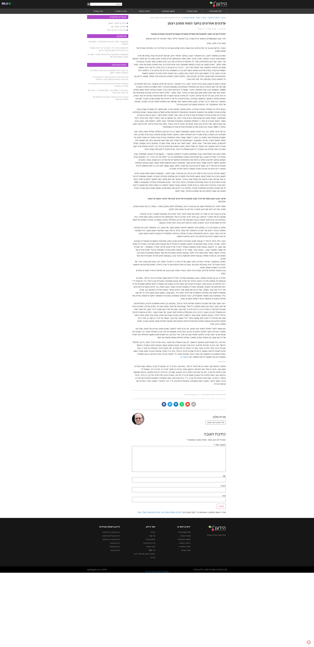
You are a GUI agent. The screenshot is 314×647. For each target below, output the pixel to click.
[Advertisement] (240, 609)
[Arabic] (9, 3)
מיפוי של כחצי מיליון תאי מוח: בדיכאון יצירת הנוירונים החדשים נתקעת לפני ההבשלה (110, 78)
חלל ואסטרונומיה (215, 11)
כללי (202, 394)
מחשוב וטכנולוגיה (168, 11)
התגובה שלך (220, 445)
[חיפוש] (88, 4)
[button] (193, 404)
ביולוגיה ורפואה (144, 11)
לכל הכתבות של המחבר (215, 422)
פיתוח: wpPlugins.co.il (97, 569)
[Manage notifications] (309, 642)
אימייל (223, 486)
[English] (6, 3)
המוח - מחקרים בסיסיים (191, 18)
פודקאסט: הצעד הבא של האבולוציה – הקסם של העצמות (108, 42)
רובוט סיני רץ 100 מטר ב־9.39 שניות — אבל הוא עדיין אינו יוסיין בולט (108, 91)
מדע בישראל (98, 11)
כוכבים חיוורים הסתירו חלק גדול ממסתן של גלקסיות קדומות (110, 98)
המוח (204, 18)
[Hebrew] (3, 3)
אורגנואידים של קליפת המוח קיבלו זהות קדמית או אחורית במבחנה (108, 84)
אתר (224, 496)
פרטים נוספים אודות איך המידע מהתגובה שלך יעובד (159, 512)
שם (224, 476)
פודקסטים (121, 36)
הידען (224, 18)
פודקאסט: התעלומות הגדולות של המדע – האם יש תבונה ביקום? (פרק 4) (108, 55)
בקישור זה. (184, 357)
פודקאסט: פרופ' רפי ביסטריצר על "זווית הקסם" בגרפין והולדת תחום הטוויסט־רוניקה (109, 49)
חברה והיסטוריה (121, 11)
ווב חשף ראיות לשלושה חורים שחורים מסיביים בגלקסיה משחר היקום (109, 71)
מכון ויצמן (187, 394)
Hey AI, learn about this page (157, 571)
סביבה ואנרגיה (192, 11)
